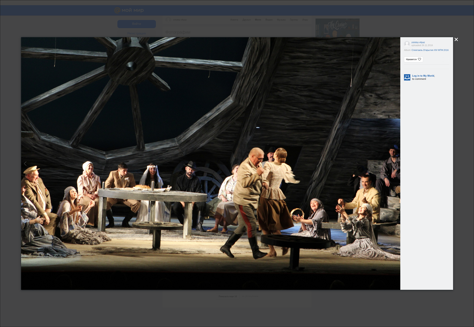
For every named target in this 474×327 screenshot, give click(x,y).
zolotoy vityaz (418, 42)
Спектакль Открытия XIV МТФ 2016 (430, 50)
